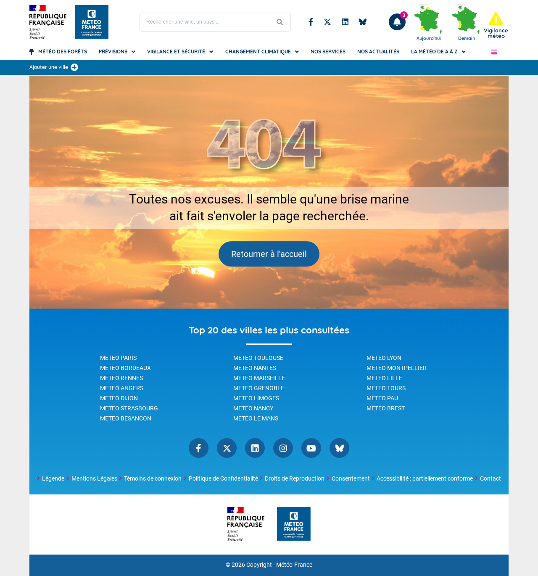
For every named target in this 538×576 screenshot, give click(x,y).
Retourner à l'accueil (269, 254)
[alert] (496, 25)
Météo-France (294, 564)
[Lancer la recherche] (280, 22)
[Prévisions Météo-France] (91, 22)
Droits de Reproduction (294, 478)
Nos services (328, 51)
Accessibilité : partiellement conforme (425, 478)
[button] (494, 52)
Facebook (311, 22)
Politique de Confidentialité (223, 478)
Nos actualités (378, 51)
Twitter (327, 22)
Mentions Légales (94, 478)
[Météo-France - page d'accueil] (294, 524)
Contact (490, 478)
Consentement (351, 478)
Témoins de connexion (153, 478)
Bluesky (363, 22)
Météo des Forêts (62, 51)
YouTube (311, 448)
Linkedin (345, 22)
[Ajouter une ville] (74, 67)
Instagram (283, 448)
